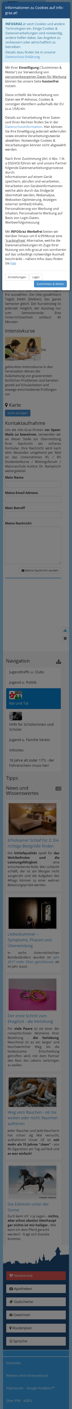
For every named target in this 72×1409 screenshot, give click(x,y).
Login (36, 277)
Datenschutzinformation (23, 127)
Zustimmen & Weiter (50, 284)
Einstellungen (17, 277)
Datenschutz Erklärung (22, 57)
